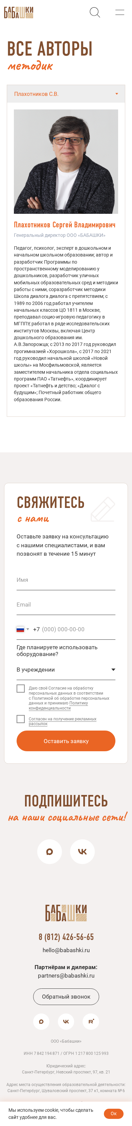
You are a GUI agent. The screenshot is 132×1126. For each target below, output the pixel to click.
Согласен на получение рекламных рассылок (62, 721)
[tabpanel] (66, 259)
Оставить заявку (66, 741)
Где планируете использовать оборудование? (57, 650)
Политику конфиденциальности (58, 706)
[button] (119, 12)
